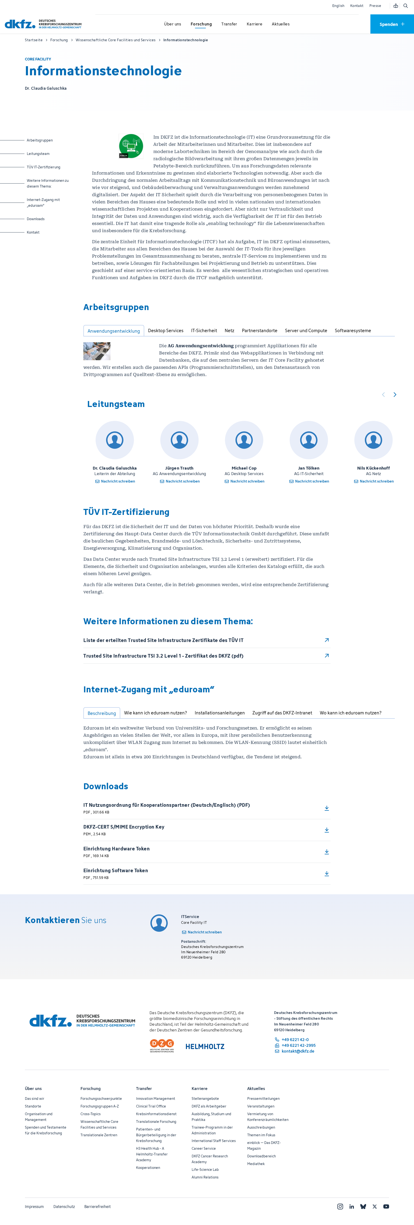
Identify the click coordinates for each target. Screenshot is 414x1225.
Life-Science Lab (205, 1169)
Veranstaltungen (260, 1106)
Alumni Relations (205, 1177)
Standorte (33, 1106)
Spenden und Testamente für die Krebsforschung (45, 1130)
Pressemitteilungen (263, 1098)
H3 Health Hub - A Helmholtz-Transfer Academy (152, 1154)
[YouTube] (386, 1206)
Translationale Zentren (98, 1135)
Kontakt (357, 5)
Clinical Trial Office (151, 1106)
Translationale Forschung (156, 1121)
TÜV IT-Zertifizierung (46, 167)
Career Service (204, 1148)
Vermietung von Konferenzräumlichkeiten (267, 1116)
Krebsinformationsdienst (156, 1114)
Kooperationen (148, 1167)
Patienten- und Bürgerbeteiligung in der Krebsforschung (156, 1134)
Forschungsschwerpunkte (101, 1098)
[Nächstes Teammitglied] (395, 394)
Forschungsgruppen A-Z (99, 1106)
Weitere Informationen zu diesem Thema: (48, 183)
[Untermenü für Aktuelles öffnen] (280, 24)
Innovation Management (155, 1098)
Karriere (199, 1088)
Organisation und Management (38, 1116)
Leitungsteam (46, 153)
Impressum (34, 1206)
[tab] (113, 330)
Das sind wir (34, 1098)
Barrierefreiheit (97, 1206)
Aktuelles (256, 1088)
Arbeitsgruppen (46, 140)
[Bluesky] (363, 1206)
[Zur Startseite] (44, 24)
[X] (375, 1206)
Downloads (46, 219)
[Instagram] (340, 1206)
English (338, 5)
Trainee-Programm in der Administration (212, 1130)
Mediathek (256, 1163)
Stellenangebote (205, 1098)
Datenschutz (64, 1206)
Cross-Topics (90, 1114)
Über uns (33, 1088)
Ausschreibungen (261, 1127)
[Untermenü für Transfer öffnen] (229, 24)
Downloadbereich (261, 1156)
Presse (375, 5)
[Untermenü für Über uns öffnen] (172, 24)
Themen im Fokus (261, 1135)
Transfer (144, 1088)
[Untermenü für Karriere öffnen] (254, 24)
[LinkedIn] (352, 1206)
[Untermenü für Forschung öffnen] (201, 24)
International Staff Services (214, 1140)
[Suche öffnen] (405, 6)
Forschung (90, 1088)
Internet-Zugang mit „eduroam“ (46, 202)
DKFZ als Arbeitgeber (209, 1106)
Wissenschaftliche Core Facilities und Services (99, 1124)
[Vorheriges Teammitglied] (383, 394)
